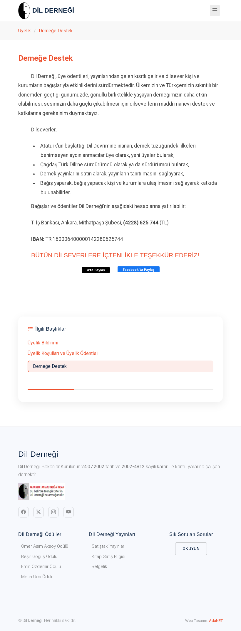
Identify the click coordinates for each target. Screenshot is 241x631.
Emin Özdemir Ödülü (41, 566)
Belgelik (99, 566)
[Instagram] (53, 512)
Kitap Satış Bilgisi (108, 556)
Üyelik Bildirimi (43, 343)
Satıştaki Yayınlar (108, 546)
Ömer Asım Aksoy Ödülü (44, 546)
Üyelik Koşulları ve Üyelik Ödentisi (63, 353)
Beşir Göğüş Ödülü (39, 556)
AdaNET (216, 620)
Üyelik (24, 30)
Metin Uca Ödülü (37, 576)
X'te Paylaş (96, 270)
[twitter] (38, 512)
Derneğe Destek (56, 30)
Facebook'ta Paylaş (138, 269)
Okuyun (191, 548)
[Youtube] (68, 512)
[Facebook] (23, 512)
